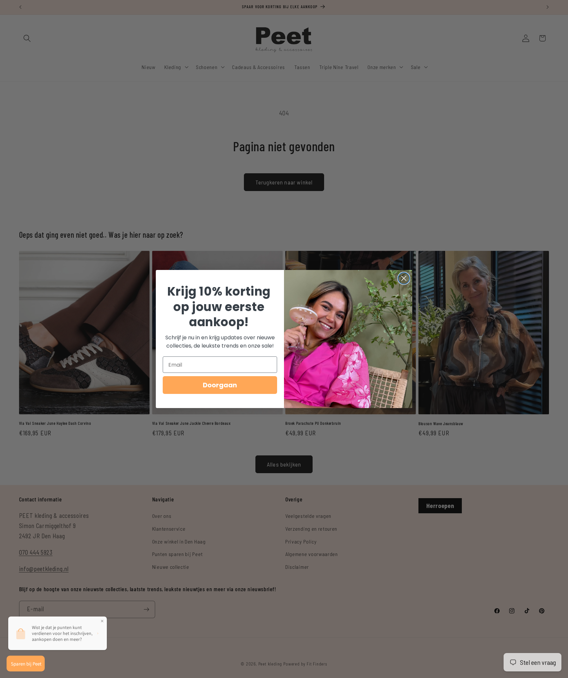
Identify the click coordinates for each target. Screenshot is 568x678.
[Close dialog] (404, 278)
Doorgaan (220, 385)
